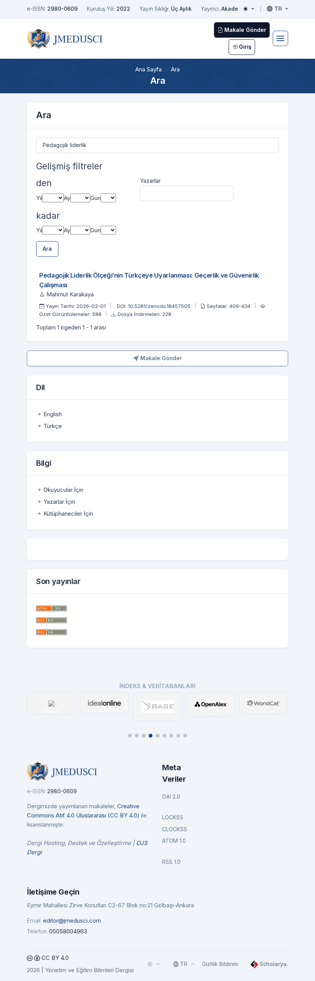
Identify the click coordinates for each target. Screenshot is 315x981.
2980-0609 (62, 8)
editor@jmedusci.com (72, 920)
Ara (47, 248)
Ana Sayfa (148, 69)
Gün (95, 198)
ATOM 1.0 (174, 840)
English (52, 414)
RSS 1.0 (171, 862)
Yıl (39, 198)
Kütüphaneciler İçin (67, 513)
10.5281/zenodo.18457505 (160, 306)
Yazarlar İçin (58, 501)
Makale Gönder (160, 358)
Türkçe (52, 426)
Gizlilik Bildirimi (220, 964)
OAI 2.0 (171, 796)
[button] (130, 736)
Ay (67, 198)
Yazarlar (150, 180)
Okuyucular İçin (62, 489)
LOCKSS (172, 817)
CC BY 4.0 (54, 957)
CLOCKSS (174, 829)
